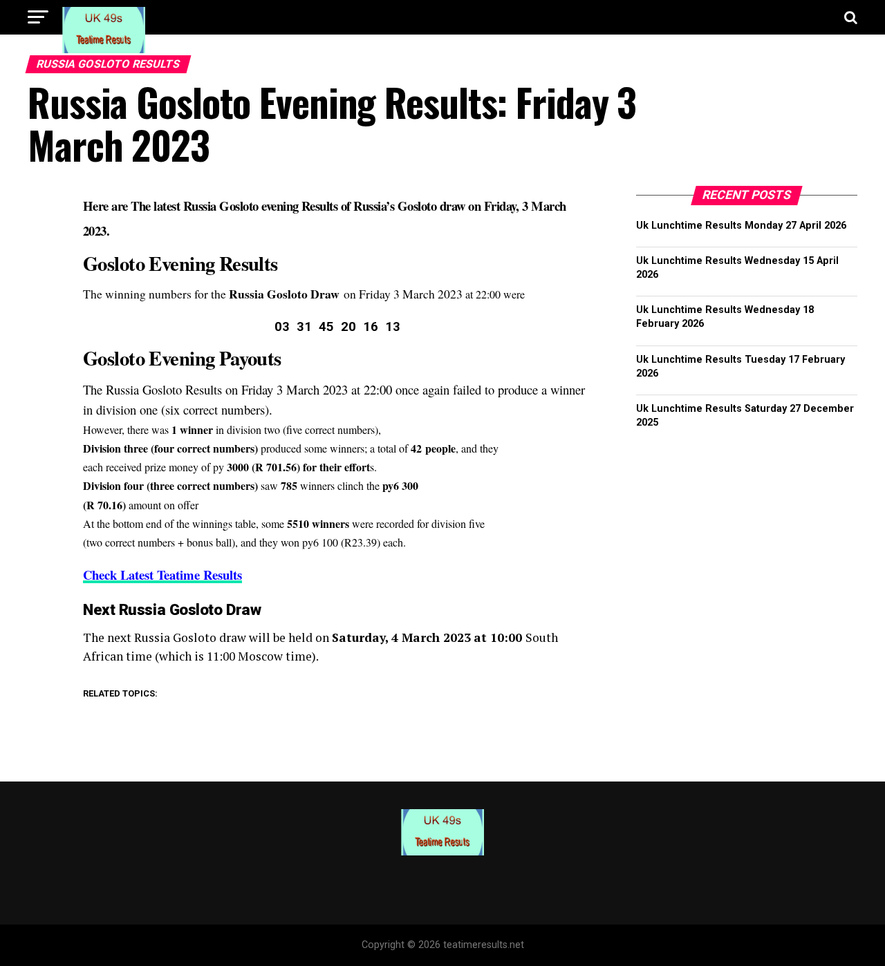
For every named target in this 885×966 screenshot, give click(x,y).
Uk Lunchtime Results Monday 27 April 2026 (741, 225)
